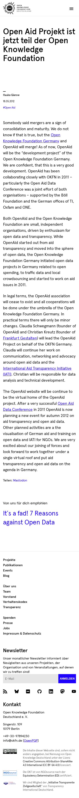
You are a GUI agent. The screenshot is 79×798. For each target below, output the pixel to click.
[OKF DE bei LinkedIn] (51, 692)
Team (7, 591)
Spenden (9, 617)
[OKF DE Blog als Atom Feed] (5, 692)
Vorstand (9, 596)
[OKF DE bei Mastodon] (62, 692)
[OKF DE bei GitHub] (39, 692)
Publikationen (13, 565)
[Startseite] (26, 8)
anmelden (67, 678)
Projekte (9, 560)
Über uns (9, 586)
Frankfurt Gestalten (20, 338)
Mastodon (20, 480)
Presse (8, 623)
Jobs (6, 628)
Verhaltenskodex (15, 602)
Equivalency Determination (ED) (41, 775)
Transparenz (12, 607)
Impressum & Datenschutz (22, 633)
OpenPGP (31, 740)
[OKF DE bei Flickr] (28, 692)
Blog (6, 575)
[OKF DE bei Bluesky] (17, 692)
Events (8, 570)
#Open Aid (9, 107)
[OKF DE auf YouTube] (74, 692)
